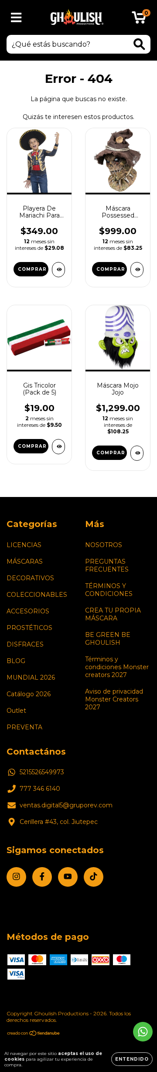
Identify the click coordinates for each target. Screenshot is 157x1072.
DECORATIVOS (30, 578)
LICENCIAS (24, 545)
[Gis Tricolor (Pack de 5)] (58, 446)
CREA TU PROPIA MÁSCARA (113, 614)
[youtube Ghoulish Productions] (68, 877)
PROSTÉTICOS (29, 628)
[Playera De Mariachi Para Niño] (58, 269)
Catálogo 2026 (29, 694)
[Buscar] (139, 44)
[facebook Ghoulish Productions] (42, 877)
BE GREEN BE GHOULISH (107, 639)
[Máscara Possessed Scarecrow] (136, 269)
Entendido (132, 1059)
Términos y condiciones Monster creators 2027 (117, 667)
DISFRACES (25, 644)
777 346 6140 (40, 789)
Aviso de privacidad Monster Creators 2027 (114, 699)
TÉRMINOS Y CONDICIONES (109, 590)
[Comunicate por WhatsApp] (143, 1031)
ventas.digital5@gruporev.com (66, 805)
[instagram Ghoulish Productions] (16, 877)
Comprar (32, 269)
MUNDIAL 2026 (31, 677)
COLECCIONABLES (37, 595)
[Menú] (16, 18)
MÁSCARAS (25, 561)
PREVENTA (24, 727)
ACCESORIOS (28, 611)
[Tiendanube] (34, 1034)
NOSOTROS (103, 545)
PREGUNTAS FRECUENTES (107, 565)
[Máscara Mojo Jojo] (136, 453)
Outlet (16, 711)
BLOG (16, 661)
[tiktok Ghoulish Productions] (93, 877)
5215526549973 (42, 772)
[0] (139, 20)
